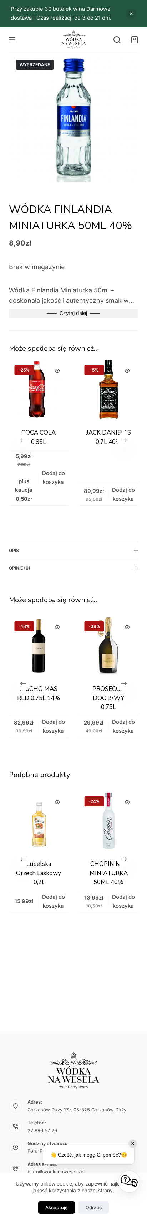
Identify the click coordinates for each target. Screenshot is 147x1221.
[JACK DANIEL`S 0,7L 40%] (107, 389)
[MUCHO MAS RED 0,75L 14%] (38, 645)
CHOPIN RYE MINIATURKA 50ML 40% (73, 873)
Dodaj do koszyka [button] (51, 477)
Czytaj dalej (73, 313)
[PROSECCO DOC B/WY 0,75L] (108, 645)
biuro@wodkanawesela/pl (56, 1171)
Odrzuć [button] (131, 13)
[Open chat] (129, 1181)
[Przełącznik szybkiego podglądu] (55, 371)
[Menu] (12, 40)
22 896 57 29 (42, 1130)
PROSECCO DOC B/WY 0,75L (108, 698)
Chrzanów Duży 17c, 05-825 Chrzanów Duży (76, 1110)
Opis (14, 550)
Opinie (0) (19, 568)
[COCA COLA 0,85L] (37, 389)
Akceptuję (56, 1207)
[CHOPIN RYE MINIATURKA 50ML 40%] (73, 821)
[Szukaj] (117, 39)
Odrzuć (94, 1207)
